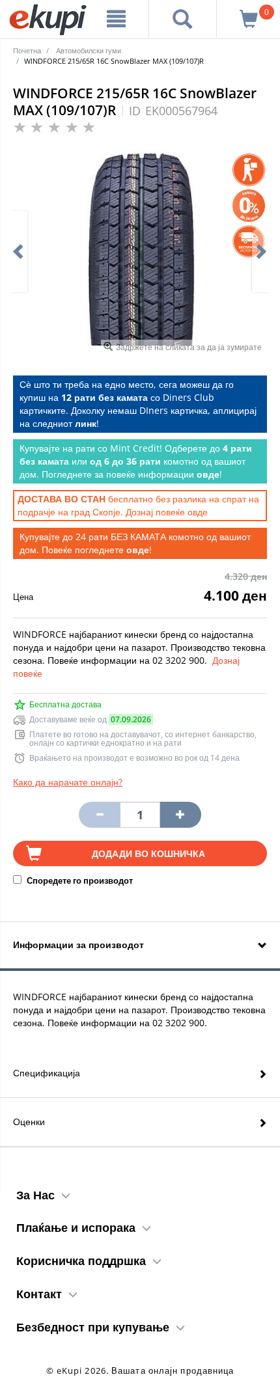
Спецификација (46, 1073)
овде (198, 512)
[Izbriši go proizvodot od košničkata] (99, 815)
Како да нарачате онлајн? (67, 782)
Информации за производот (78, 944)
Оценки (29, 1121)
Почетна (27, 50)
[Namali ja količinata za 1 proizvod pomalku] (180, 815)
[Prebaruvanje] (182, 19)
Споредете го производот (79, 880)
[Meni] (116, 19)
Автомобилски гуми (88, 50)
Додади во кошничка (148, 853)
